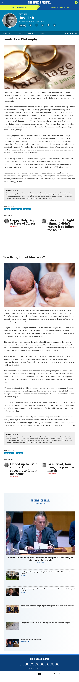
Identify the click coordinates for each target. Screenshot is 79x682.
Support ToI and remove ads (60, 7)
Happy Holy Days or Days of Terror (23, 221)
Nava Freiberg (25, 608)
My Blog (21, 33)
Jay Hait (26, 18)
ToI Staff (23, 575)
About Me (30, 33)
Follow (22, 25)
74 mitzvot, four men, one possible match (60, 467)
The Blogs (23, 14)
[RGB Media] (41, 674)
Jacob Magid (40, 562)
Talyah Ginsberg (51, 473)
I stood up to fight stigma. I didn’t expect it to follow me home (60, 225)
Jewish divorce (16, 209)
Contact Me (41, 33)
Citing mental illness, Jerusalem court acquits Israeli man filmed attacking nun (46, 622)
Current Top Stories (40, 503)
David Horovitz (25, 641)
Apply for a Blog (71, 33)
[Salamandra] (57, 673)
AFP (41, 608)
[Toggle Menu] (2, 2)
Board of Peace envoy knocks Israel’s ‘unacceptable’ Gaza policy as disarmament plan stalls (40, 558)
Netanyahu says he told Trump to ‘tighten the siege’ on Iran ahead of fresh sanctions (47, 606)
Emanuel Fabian (33, 608)
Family (7, 209)
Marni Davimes (51, 233)
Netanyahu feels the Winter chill (31, 639)
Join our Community (19, 7)
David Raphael (14, 226)
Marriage (26, 209)
